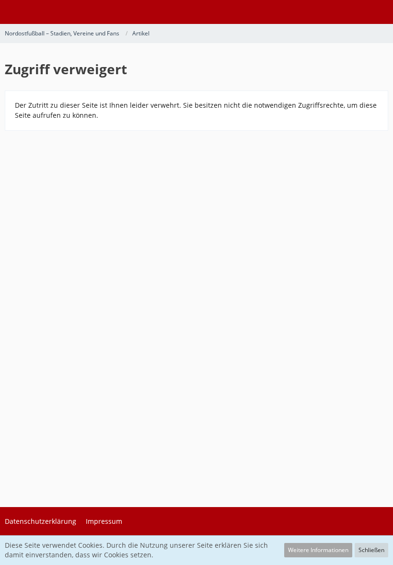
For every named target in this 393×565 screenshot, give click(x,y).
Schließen (371, 550)
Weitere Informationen (318, 550)
